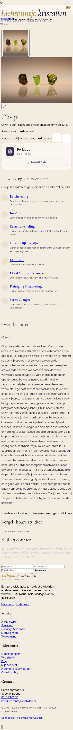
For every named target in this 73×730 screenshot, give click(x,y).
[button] (36, 83)
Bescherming (19, 196)
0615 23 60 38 (9, 697)
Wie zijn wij (8, 657)
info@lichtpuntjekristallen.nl (18, 701)
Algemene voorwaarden (16, 669)
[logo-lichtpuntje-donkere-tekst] (34, 23)
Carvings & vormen (13, 629)
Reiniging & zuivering (26, 286)
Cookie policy (9, 672)
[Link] (69, 17)
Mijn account (9, 665)
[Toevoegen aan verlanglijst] (56, 137)
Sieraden (7, 625)
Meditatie (17, 260)
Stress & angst (20, 299)
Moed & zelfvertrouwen (27, 273)
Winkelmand (8, 636)
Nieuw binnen (9, 633)
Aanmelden (40, 570)
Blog (4, 661)
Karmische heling (22, 226)
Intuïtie (15, 213)
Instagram (22, 604)
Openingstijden (11, 654)
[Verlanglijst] (69, 9)
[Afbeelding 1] (15, 43)
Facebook (7, 604)
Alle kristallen (9, 621)
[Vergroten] (4, 106)
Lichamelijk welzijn (24, 243)
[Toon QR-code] (66, 138)
